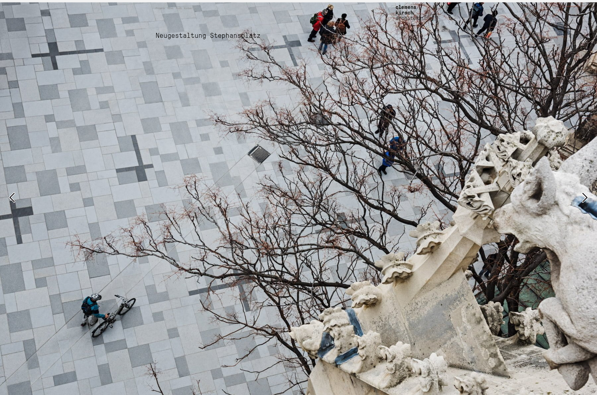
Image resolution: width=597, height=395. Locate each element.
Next (442, 197)
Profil (179, 8)
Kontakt (188, 8)
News (170, 8)
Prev (155, 197)
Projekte (160, 8)
